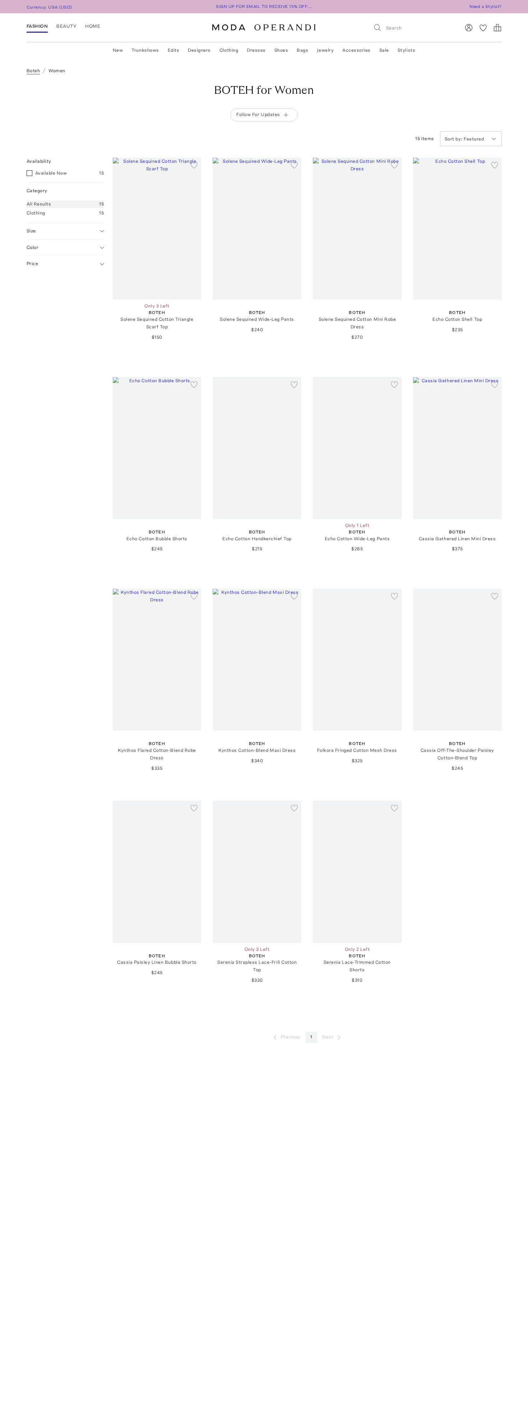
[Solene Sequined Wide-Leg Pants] (257, 229)
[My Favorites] (483, 27)
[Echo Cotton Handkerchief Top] (257, 448)
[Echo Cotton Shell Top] (457, 229)
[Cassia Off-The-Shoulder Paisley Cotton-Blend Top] (457, 660)
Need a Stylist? (485, 6)
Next (327, 1037)
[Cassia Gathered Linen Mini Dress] (457, 448)
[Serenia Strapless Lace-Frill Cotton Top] (257, 872)
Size (31, 230)
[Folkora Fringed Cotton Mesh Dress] (357, 660)
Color (33, 247)
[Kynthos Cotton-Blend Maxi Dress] (257, 660)
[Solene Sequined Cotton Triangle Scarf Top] (157, 229)
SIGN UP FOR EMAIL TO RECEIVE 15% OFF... (264, 6)
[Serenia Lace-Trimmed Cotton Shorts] (357, 872)
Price (32, 264)
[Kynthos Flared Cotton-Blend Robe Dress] (157, 660)
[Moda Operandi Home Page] (264, 27)
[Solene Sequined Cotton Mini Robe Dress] (357, 229)
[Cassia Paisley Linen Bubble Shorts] (157, 872)
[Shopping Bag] (497, 27)
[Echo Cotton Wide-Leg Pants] (357, 448)
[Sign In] (468, 27)
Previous (291, 1037)
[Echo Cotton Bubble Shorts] (157, 448)
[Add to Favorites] (194, 165)
